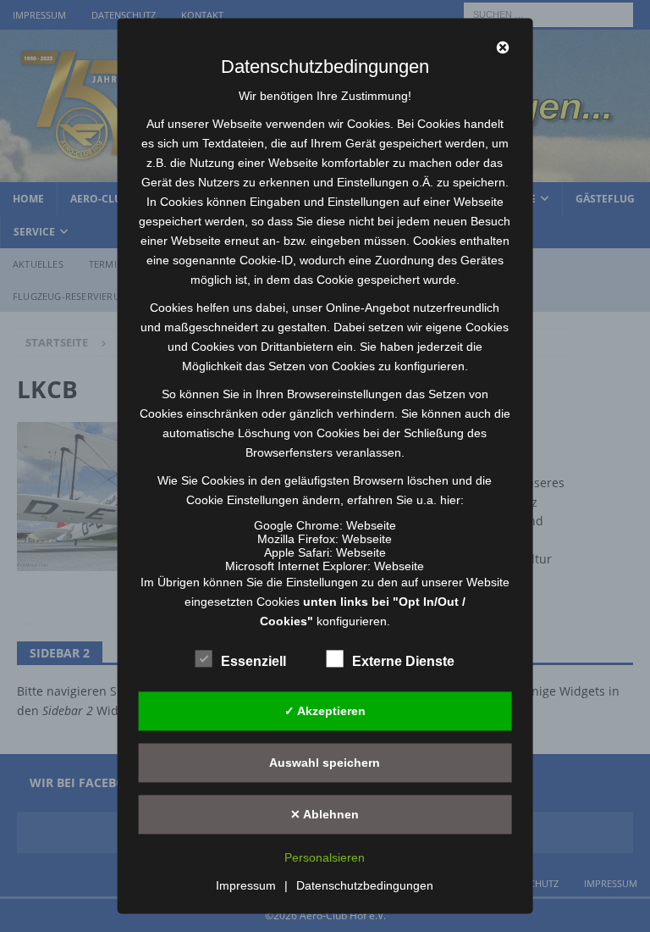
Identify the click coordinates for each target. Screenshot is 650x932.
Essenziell (253, 661)
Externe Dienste (403, 661)
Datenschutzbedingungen (364, 886)
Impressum (246, 886)
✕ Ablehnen (324, 814)
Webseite (371, 525)
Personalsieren (324, 858)
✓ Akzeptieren (325, 711)
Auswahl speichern (324, 762)
